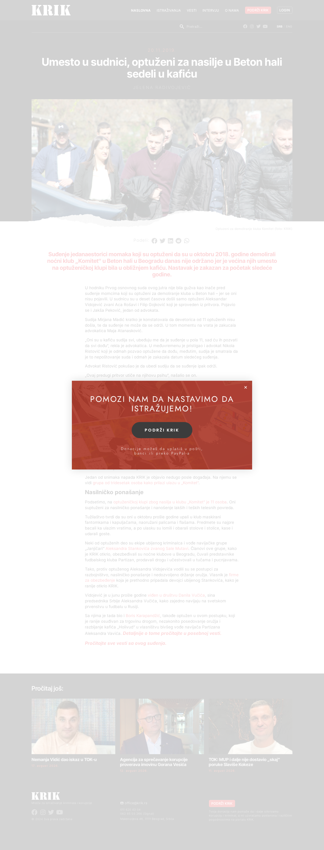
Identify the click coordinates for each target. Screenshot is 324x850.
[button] (245, 387)
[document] (162, 425)
